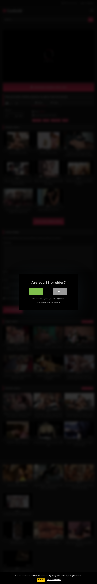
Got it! (41, 580)
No (59, 291)
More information (54, 580)
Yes (36, 291)
